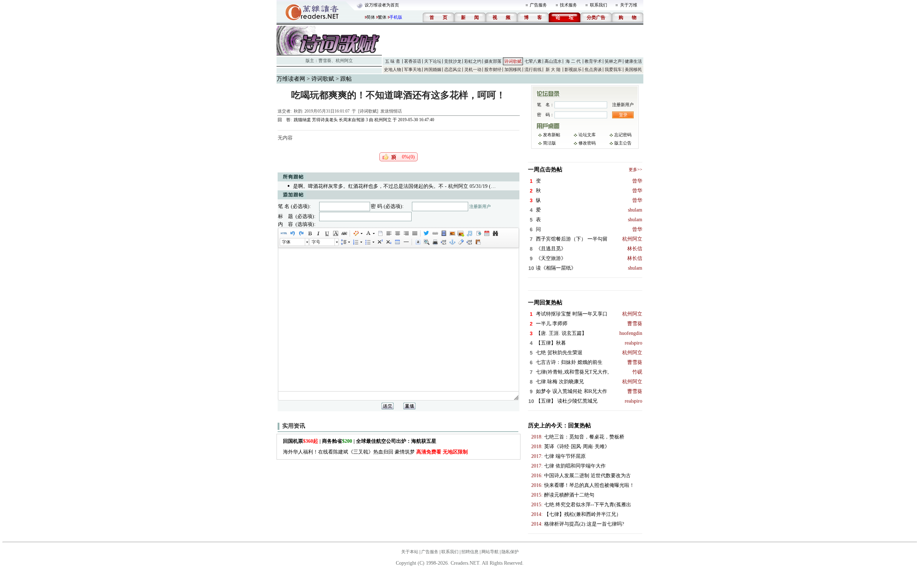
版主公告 (623, 143)
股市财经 (492, 69)
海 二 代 (573, 61)
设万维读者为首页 (382, 5)
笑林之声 (613, 61)
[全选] (417, 242)
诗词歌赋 (513, 61)
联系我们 (598, 5)
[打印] (434, 242)
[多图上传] (460, 233)
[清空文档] (380, 233)
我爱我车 (613, 69)
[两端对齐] (414, 233)
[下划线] (326, 233)
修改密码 (587, 143)
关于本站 (409, 551)
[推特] (426, 233)
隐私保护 (510, 551)
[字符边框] (335, 233)
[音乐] (469, 233)
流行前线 (533, 69)
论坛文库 (587, 134)
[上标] (379, 242)
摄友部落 (492, 61)
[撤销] (292, 233)
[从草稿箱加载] (477, 242)
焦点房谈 (593, 69)
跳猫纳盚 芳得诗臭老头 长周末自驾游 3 (331, 119)
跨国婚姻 (432, 69)
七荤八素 (533, 61)
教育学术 (593, 61)
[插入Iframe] (477, 233)
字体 (286, 242)
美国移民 (633, 69)
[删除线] (343, 233)
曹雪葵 (324, 60)
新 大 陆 (553, 69)
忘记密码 (623, 134)
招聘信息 (470, 551)
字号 (316, 242)
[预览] (426, 242)
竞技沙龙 (452, 61)
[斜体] (318, 233)
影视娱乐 (573, 69)
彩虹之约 (472, 61)
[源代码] (283, 233)
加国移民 (513, 69)
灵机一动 (472, 69)
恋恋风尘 (452, 69)
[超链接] (434, 233)
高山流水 (553, 61)
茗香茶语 (412, 61)
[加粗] (309, 233)
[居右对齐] (405, 233)
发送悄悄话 (391, 111)
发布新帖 (551, 134)
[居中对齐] (397, 233)
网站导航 (490, 551)
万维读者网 (291, 79)
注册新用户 (480, 206)
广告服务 (538, 5)
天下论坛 (432, 61)
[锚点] (452, 242)
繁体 (382, 17)
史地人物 (392, 69)
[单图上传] (452, 233)
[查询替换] (495, 233)
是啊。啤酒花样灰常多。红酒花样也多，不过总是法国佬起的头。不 (368, 186)
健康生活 (633, 61)
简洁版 (549, 143)
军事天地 (412, 69)
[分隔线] (405, 242)
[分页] (443, 242)
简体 (370, 17)
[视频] (443, 233)
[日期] (486, 233)
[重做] (300, 233)
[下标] (388, 242)
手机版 (395, 17)
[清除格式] (460, 242)
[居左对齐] (388, 233)
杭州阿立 (344, 60)
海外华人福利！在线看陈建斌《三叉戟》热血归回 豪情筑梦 (375, 452)
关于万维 (628, 5)
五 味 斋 (392, 61)
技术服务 (568, 5)
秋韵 (298, 111)
